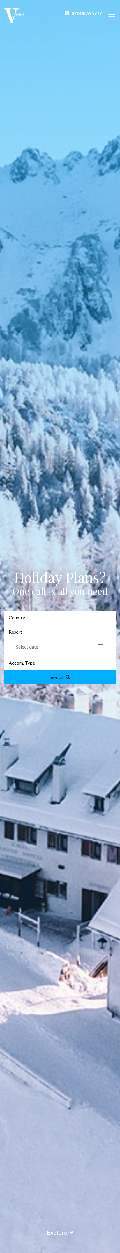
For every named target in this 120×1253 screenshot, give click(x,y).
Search (56, 677)
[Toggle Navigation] (112, 14)
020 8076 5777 (86, 13)
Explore (57, 1232)
